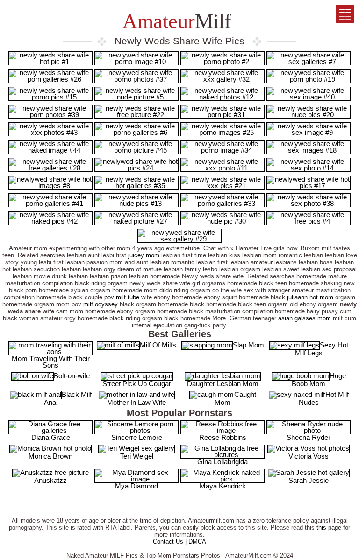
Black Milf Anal (68, 398)
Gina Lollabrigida (222, 462)
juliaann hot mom (310, 297)
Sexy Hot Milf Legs (321, 349)
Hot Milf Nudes (324, 398)
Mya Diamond (136, 486)
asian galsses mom (304, 318)
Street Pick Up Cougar (136, 384)
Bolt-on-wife (72, 376)
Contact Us (168, 541)
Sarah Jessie (308, 480)
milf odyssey (100, 304)
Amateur (174, 21)
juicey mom (143, 255)
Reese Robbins (222, 437)
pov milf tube (121, 297)
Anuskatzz (50, 480)
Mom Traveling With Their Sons (51, 361)
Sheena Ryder (308, 437)
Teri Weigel (136, 456)
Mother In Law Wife (136, 402)
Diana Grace (50, 437)
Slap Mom (248, 345)
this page (328, 527)
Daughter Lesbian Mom (222, 384)
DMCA (197, 541)
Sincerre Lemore (136, 437)
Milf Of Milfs (158, 345)
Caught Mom (235, 398)
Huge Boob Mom (319, 380)
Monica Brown (50, 456)
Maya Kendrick (223, 486)
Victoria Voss (308, 456)
